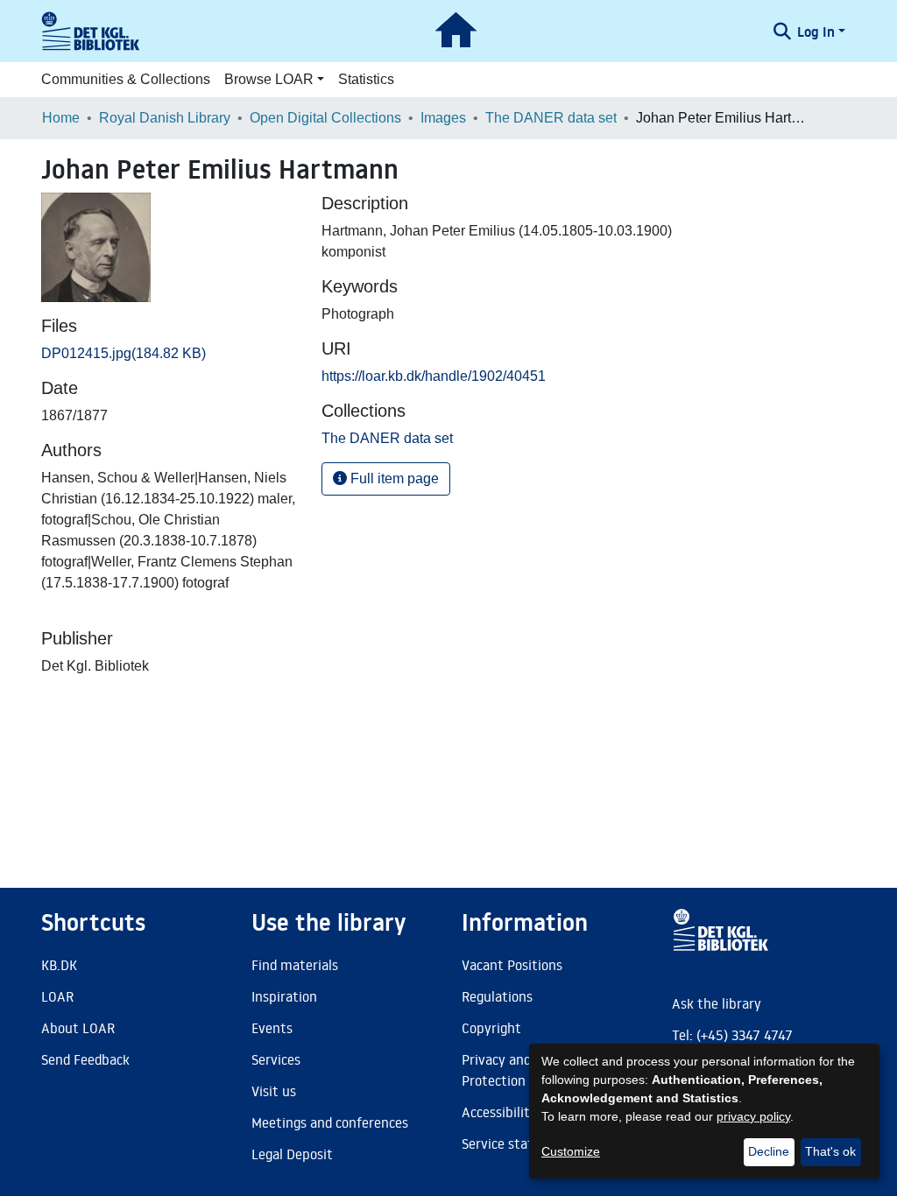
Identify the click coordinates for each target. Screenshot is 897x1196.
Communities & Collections (125, 79)
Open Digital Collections (325, 117)
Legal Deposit (292, 1154)
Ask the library (716, 1003)
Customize (570, 1151)
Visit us (273, 1091)
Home (61, 117)
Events (272, 1028)
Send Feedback (85, 1059)
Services (275, 1059)
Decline (768, 1151)
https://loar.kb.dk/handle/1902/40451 (433, 376)
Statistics (366, 79)
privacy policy (753, 1116)
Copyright (491, 1028)
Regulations (497, 996)
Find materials (294, 965)
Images (443, 117)
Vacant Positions (512, 965)
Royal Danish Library (164, 117)
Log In (816, 31)
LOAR (57, 996)
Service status (504, 1143)
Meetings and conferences (329, 1122)
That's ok (830, 1151)
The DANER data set (551, 117)
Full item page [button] (393, 478)
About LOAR (78, 1028)
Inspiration (284, 996)
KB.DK (59, 965)
